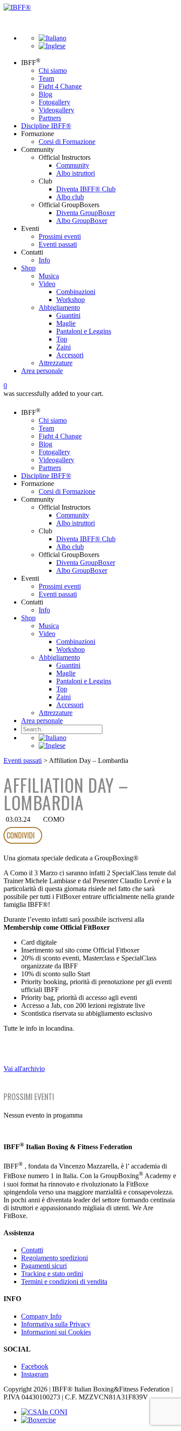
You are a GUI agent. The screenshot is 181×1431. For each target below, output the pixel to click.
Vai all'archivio (24, 1068)
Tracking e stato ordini (52, 1273)
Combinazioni (75, 291)
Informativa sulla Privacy (55, 1324)
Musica (49, 276)
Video (47, 284)
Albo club (70, 197)
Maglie (66, 323)
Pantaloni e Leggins (83, 331)
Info (44, 260)
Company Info (41, 1316)
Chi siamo (53, 70)
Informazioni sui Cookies (56, 1332)
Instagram (34, 1374)
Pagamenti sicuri (44, 1265)
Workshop (70, 299)
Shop (28, 268)
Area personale (42, 370)
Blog (45, 94)
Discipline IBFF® (46, 125)
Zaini (63, 347)
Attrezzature (55, 363)
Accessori (69, 355)
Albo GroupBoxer (81, 220)
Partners (50, 118)
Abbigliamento (59, 307)
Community (72, 165)
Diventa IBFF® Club (86, 189)
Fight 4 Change (60, 86)
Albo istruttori (75, 173)
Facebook (34, 1366)
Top (61, 339)
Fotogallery (54, 102)
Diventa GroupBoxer (85, 212)
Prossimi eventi (60, 236)
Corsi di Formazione (67, 141)
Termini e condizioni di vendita (64, 1281)
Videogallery (56, 110)
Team (46, 78)
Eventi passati (58, 244)
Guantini (68, 315)
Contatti (32, 1250)
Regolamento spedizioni (54, 1258)
